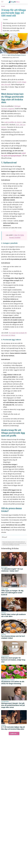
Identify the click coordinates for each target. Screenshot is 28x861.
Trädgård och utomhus (8, 679)
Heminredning (5, 656)
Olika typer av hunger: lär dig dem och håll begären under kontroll (12, 593)
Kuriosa (3, 612)
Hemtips (3, 634)
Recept (3, 6)
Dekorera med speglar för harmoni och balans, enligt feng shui (13, 660)
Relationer (4, 567)
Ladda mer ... (14, 733)
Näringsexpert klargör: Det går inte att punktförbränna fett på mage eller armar (13, 705)
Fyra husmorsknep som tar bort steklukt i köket (13, 637)
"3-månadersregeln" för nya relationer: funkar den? (12, 570)
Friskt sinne (4, 589)
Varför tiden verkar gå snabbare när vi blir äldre (13, 615)
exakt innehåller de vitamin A (13, 122)
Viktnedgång (5, 701)
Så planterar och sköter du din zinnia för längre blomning (12, 682)
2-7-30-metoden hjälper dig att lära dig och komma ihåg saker (13, 728)
